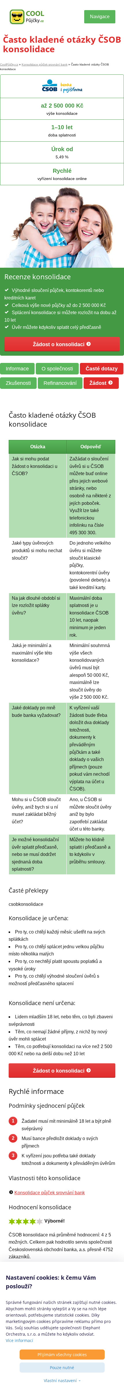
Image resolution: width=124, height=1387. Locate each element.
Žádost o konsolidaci (59, 344)
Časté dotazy (102, 369)
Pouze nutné (62, 1367)
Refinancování (60, 383)
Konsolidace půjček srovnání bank (44, 64)
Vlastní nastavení (60, 1380)
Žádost (98, 383)
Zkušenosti (18, 383)
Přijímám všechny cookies (62, 1354)
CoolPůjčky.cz (9, 64)
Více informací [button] (19, 1340)
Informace (17, 369)
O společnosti (57, 369)
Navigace (100, 16)
